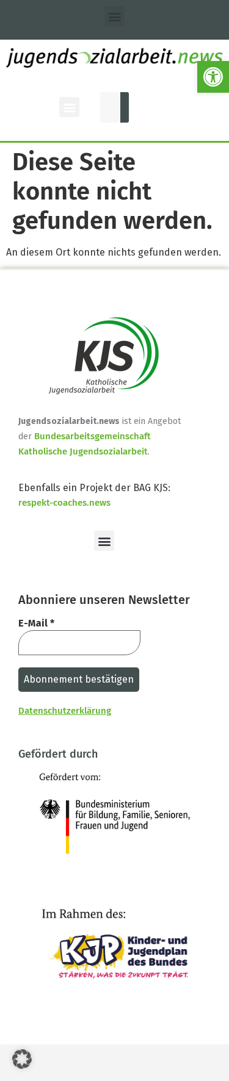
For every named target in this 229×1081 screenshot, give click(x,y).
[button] (213, 77)
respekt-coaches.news (64, 502)
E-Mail (36, 623)
